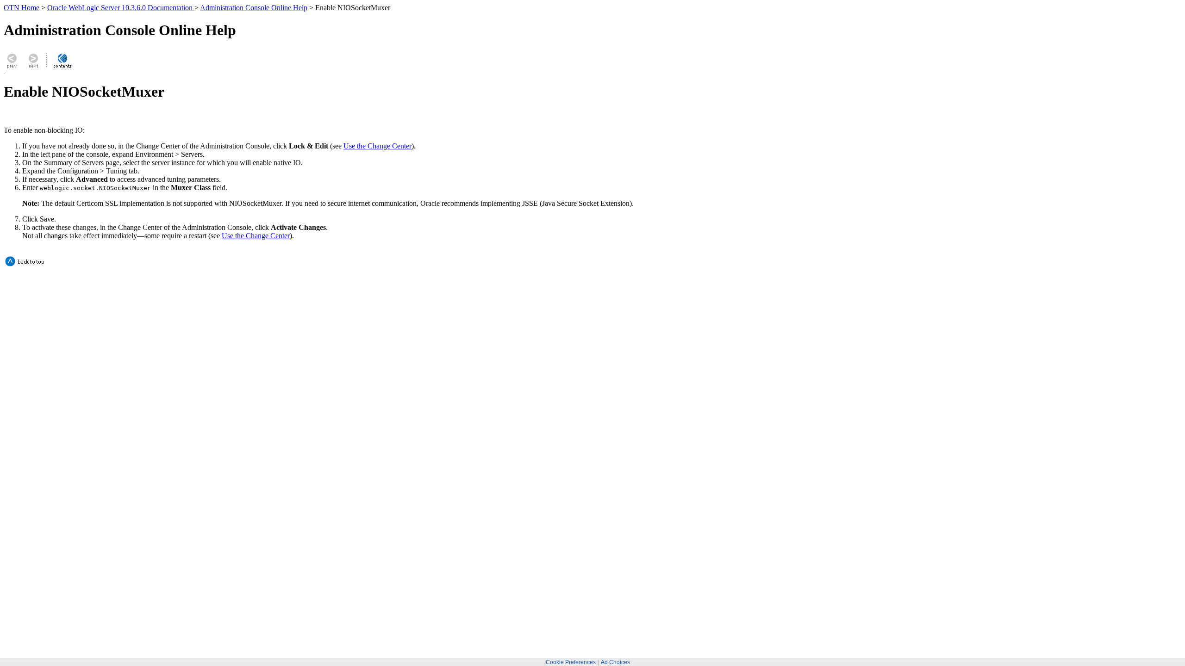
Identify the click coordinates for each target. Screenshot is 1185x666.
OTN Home (21, 8)
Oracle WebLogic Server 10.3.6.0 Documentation (120, 8)
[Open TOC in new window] (62, 68)
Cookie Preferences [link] (571, 662)
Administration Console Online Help (253, 8)
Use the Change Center (377, 146)
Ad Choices (615, 662)
